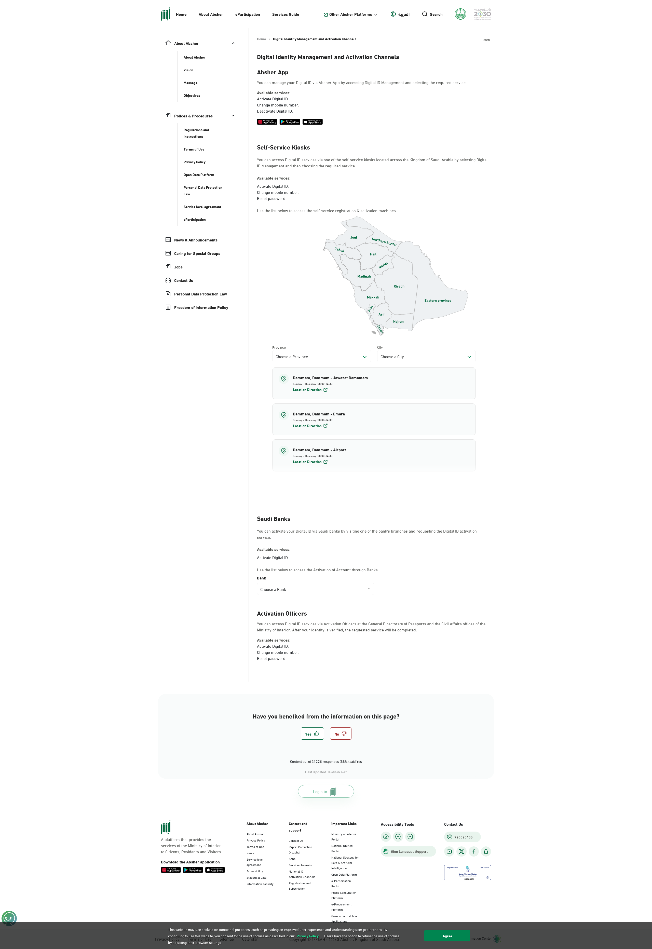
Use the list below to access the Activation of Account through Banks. (318, 569)
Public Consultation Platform (344, 894)
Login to (320, 791)
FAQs (292, 858)
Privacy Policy (256, 840)
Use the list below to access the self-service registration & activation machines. (327, 210)
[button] (374, 383)
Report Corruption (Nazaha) (300, 849)
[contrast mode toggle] (386, 837)
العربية (404, 14)
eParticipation (247, 14)
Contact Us (296, 840)
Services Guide (285, 14)
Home (181, 14)
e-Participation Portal (341, 883)
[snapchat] (486, 851)
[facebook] (474, 851)
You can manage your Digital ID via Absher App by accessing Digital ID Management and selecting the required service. (362, 82)
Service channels (300, 864)
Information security (260, 883)
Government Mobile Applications (344, 918)
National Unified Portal (341, 848)
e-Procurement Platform (341, 906)
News (250, 853)
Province (279, 347)
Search (436, 14)
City (380, 347)
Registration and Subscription (299, 885)
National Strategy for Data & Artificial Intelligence (345, 862)
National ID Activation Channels (302, 873)
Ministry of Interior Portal (343, 836)
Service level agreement (255, 861)
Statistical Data (256, 877)
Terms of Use (255, 846)
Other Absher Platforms (350, 14)
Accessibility (255, 871)
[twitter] (461, 851)
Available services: (273, 92)
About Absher (211, 14)
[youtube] (449, 851)
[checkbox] (312, 733)
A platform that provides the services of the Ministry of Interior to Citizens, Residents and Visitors (191, 845)
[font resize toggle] (398, 837)
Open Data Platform (344, 874)
